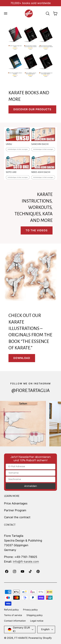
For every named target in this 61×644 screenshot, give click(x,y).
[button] (5, 13)
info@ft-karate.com (26, 561)
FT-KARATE (21, 637)
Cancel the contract (17, 517)
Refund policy (11, 609)
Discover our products (32, 109)
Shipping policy (34, 615)
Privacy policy (30, 609)
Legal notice (36, 620)
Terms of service (13, 615)
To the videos (37, 230)
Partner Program (15, 510)
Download (21, 358)
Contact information (15, 620)
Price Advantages (15, 503)
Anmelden (30, 486)
